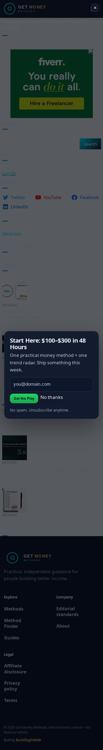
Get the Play (24, 398)
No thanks (51, 397)
